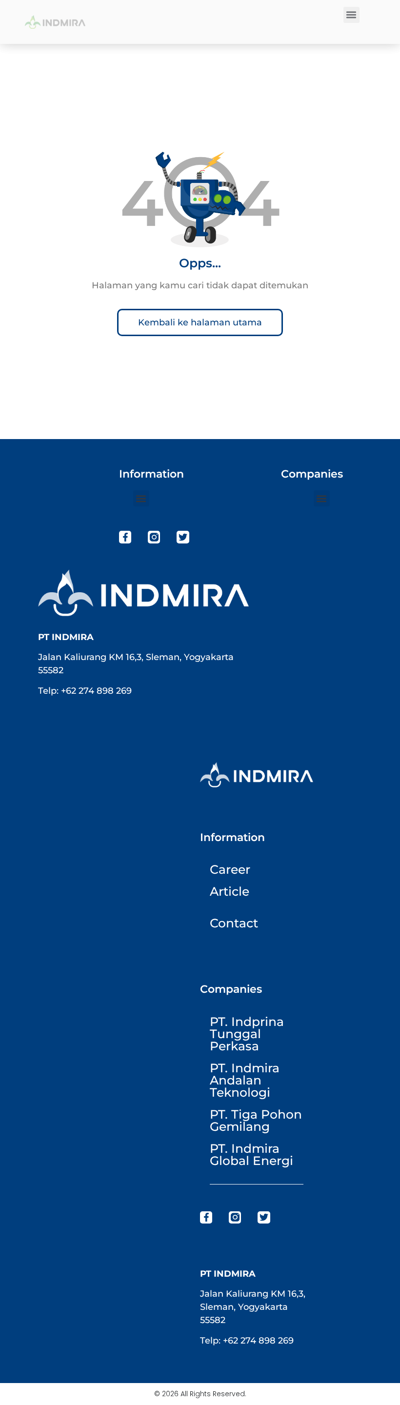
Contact (234, 923)
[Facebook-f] (125, 537)
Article (229, 891)
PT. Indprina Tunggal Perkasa (247, 1033)
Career (230, 869)
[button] (351, 15)
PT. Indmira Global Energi (251, 1154)
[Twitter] (183, 537)
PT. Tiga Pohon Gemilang (256, 1120)
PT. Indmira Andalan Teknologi (245, 1080)
